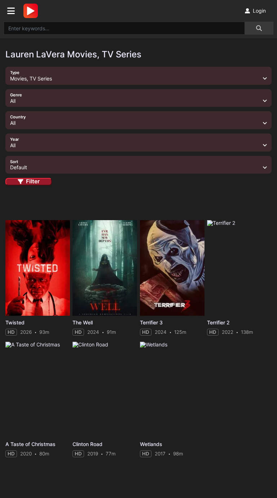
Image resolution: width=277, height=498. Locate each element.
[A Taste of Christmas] (37, 389)
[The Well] (104, 268)
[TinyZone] (32, 11)
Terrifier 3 (151, 322)
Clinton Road (87, 444)
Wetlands (151, 444)
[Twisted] (37, 268)
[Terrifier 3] (172, 268)
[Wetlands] (172, 389)
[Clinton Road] (104, 389)
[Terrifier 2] (239, 268)
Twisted (15, 322)
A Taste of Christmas (30, 444)
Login (259, 11)
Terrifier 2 (218, 322)
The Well (82, 322)
